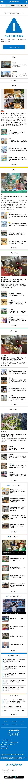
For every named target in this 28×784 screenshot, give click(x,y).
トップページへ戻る (14, 47)
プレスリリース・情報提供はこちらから (10, 742)
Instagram (18, 734)
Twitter (14, 734)
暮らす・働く (24, 5)
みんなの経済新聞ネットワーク (14, 765)
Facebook (9, 734)
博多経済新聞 (14, 2)
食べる (8, 5)
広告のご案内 (5, 748)
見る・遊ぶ (13, 5)
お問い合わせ (5, 746)
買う (18, 5)
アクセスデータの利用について (8, 744)
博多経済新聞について (7, 740)
